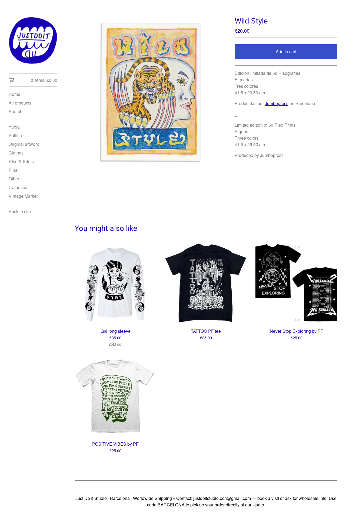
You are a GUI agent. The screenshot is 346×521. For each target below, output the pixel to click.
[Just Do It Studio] (33, 40)
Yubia (14, 127)
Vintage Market (23, 196)
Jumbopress (276, 103)
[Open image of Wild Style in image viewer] (150, 91)
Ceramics (18, 187)
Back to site (20, 211)
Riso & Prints (21, 161)
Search (15, 111)
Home (14, 94)
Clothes (16, 153)
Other (14, 179)
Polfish (15, 135)
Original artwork (24, 144)
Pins (13, 170)
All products (20, 103)
